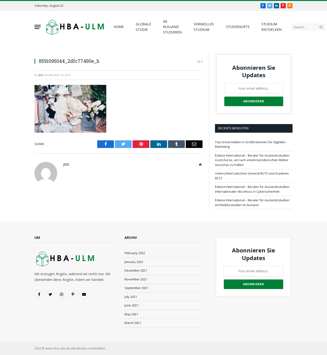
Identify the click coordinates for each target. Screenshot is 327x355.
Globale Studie (143, 27)
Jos (41, 75)
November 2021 (135, 279)
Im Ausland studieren (172, 26)
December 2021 (135, 270)
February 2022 (134, 253)
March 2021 (132, 323)
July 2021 (130, 297)
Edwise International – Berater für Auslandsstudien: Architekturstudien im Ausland (252, 202)
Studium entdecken (271, 27)
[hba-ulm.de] (74, 27)
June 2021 (131, 305)
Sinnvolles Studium (204, 27)
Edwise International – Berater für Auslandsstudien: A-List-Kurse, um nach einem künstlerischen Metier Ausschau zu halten (252, 160)
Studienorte (237, 26)
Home (119, 26)
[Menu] (37, 27)
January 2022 (133, 262)
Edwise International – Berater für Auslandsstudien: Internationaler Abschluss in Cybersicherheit (252, 189)
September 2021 (136, 288)
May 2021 (131, 314)
